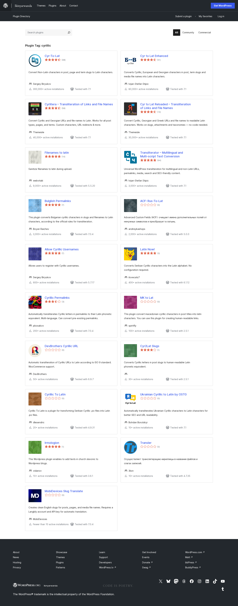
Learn (102, 552)
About (16, 552)
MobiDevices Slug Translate (64, 491)
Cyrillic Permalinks (57, 297)
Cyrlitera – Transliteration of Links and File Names (79, 104)
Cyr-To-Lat (52, 56)
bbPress (191, 562)
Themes (60, 557)
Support (103, 557)
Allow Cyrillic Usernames (62, 249)
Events (145, 557)
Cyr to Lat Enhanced (154, 56)
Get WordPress (223, 5)
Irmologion (52, 442)
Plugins (60, 562)
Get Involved (149, 552)
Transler (146, 442)
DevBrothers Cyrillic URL (61, 346)
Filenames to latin (57, 152)
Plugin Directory (21, 16)
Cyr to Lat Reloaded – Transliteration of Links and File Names (165, 106)
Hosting (17, 562)
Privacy (17, 567)
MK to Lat (146, 297)
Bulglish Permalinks (58, 201)
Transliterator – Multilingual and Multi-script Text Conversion (161, 154)
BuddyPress (193, 567)
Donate (147, 562)
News (16, 557)
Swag (146, 567)
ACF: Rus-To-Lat (151, 201)
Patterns (60, 567)
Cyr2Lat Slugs (149, 346)
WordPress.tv (107, 567)
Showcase (61, 552)
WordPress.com (195, 552)
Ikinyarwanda (50, 585)
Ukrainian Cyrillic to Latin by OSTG (163, 394)
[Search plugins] (69, 32)
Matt (189, 557)
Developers (105, 562)
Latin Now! (147, 249)
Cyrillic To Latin (55, 394)
